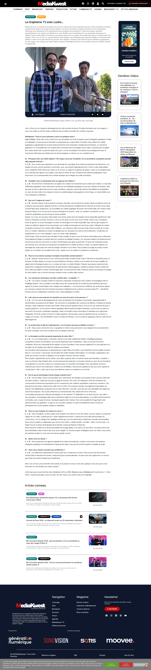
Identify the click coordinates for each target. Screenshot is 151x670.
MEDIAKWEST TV (111, 9)
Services (49, 9)
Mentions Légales (49, 655)
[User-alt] (98, 3)
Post (27, 9)
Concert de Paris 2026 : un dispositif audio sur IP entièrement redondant (54, 520)
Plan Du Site (129, 655)
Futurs (73, 9)
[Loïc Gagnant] (32, 114)
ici (27, 667)
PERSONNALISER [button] (141, 665)
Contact (102, 655)
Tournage (18, 9)
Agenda (98, 9)
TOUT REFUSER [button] (125, 664)
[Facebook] (83, 3)
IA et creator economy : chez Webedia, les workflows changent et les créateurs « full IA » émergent (129, 87)
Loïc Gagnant (40, 114)
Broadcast (37, 9)
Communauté (85, 9)
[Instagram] (88, 3)
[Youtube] (125, 615)
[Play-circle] (121, 615)
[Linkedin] (93, 3)
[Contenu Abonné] (81, 516)
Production (61, 9)
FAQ (75, 655)
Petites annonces (129, 9)
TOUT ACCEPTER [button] (111, 664)
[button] (92, 114)
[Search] (103, 3)
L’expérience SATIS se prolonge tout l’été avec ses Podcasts (129, 181)
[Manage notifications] (146, 666)
